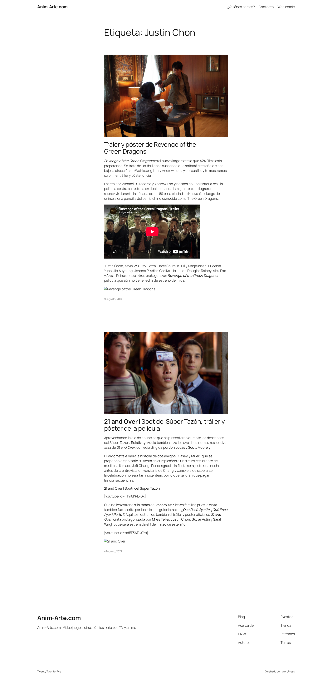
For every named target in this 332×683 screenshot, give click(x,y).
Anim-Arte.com (52, 7)
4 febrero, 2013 (113, 551)
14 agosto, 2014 (113, 299)
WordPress (288, 671)
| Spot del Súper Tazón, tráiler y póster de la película (164, 425)
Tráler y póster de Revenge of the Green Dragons (150, 148)
